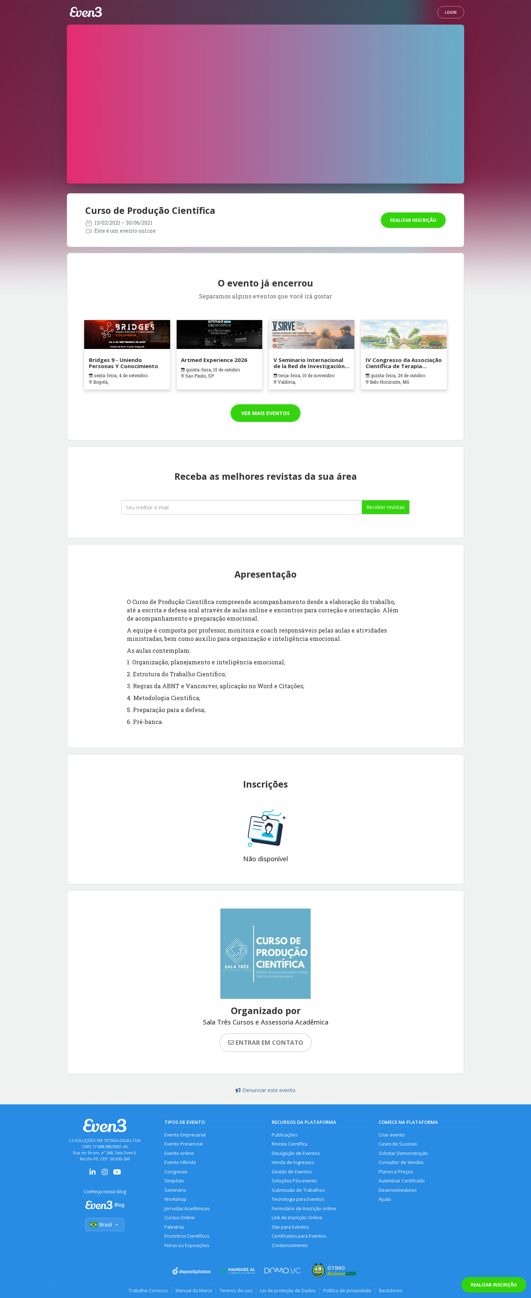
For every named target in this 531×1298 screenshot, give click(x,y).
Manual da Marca (194, 1290)
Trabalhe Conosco (148, 1290)
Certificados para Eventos (299, 1236)
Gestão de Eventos (292, 1172)
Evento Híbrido (180, 1162)
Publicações (284, 1135)
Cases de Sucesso (398, 1144)
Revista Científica (289, 1144)
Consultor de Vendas (401, 1162)
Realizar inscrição (413, 220)
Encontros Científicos (186, 1236)
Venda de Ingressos (293, 1162)
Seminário (175, 1190)
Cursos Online (179, 1218)
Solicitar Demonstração (403, 1153)
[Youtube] (117, 1174)
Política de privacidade (347, 1290)
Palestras (174, 1227)
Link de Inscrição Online (297, 1218)
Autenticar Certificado (402, 1181)
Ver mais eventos (265, 413)
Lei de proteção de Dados (288, 1290)
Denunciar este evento (268, 1090)
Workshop (175, 1199)
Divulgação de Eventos (296, 1153)
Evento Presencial (183, 1144)
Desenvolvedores (397, 1190)
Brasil (105, 1224)
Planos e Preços (396, 1172)
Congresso (175, 1172)
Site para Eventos (290, 1227)
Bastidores (390, 1290)
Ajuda (385, 1199)
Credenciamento (290, 1245)
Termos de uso (236, 1290)
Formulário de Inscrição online (304, 1209)
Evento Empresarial (185, 1135)
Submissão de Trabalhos (298, 1190)
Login (451, 12)
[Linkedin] (92, 1174)
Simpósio (174, 1181)
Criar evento (392, 1135)
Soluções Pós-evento (294, 1181)
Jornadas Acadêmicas (187, 1209)
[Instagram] (104, 1174)
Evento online (179, 1153)
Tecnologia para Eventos (298, 1199)
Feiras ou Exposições (186, 1245)
